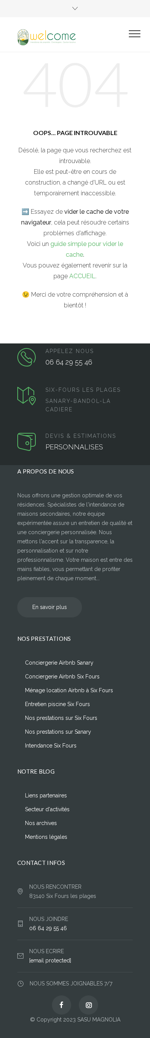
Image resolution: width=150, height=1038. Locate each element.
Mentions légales (46, 837)
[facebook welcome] (61, 1005)
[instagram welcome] (88, 1005)
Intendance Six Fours (51, 746)
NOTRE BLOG (36, 771)
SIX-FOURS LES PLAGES (83, 390)
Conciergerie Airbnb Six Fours (62, 676)
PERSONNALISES (74, 447)
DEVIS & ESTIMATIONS (80, 436)
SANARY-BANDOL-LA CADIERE (78, 405)
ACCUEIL (82, 276)
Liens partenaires (46, 795)
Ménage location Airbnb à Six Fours (69, 690)
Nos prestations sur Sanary (58, 732)
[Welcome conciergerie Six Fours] (69, 37)
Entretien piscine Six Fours (57, 704)
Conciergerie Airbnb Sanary (59, 663)
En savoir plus (49, 607)
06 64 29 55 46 (68, 362)
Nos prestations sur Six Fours (61, 718)
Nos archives (41, 823)
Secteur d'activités (47, 809)
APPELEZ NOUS (69, 351)
